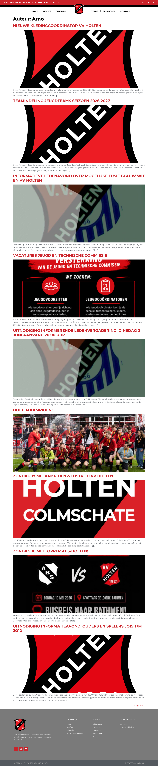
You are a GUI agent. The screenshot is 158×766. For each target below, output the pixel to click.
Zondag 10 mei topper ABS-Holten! (50, 551)
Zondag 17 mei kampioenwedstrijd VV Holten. (63, 476)
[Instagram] (143, 2)
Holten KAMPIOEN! (33, 410)
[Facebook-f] (148, 2)
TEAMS (94, 11)
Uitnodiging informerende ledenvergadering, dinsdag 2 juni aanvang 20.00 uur (76, 332)
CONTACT (125, 11)
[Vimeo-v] (154, 2)
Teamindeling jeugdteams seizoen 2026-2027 (61, 101)
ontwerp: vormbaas (134, 763)
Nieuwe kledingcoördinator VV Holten (57, 25)
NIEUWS (47, 11)
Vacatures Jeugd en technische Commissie (60, 255)
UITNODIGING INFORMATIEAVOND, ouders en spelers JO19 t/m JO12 (77, 628)
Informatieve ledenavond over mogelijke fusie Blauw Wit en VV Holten (79, 178)
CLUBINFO (61, 11)
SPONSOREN (109, 11)
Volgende (139, 705)
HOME (35, 11)
